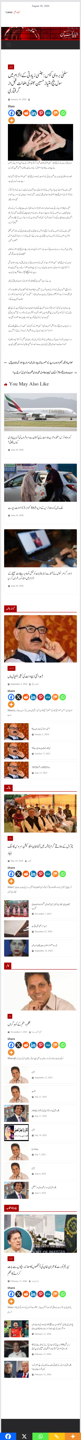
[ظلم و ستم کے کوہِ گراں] (40, 991)
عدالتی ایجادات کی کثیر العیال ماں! (25, 676)
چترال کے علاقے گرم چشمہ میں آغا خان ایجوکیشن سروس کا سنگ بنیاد (40, 849)
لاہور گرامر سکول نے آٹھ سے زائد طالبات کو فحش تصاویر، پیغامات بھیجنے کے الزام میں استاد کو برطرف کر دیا (40, 576)
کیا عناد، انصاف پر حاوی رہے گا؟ (41, 748)
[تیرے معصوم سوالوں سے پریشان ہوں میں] (16, 948)
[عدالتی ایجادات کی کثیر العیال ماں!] (40, 639)
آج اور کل (17, 12)
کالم (10, 1016)
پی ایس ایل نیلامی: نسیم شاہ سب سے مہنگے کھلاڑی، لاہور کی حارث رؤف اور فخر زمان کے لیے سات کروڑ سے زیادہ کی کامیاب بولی (52, 1326)
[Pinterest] (41, 113)
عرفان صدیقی (35, 684)
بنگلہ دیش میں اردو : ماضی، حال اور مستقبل (44, 1187)
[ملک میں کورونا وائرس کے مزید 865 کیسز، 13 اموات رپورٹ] (40, 466)
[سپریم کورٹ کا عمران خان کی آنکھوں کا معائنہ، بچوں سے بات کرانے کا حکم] (40, 1234)
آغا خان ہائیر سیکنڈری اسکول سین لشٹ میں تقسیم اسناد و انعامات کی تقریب (51, 906)
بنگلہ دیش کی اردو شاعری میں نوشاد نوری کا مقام (45, 1110)
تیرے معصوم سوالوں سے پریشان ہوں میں (44, 945)
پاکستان (11, 67)
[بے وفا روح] (16, 1151)
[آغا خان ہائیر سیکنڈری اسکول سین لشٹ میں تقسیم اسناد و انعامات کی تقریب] (16, 909)
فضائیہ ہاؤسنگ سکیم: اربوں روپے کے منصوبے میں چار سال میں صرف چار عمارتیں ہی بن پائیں (41, 363)
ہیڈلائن (11, 1258)
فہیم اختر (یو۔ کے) (36, 1032)
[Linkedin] (33, 113)
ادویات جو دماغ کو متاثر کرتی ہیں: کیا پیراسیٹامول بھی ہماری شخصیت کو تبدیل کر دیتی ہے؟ (42, 373)
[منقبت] (16, 1094)
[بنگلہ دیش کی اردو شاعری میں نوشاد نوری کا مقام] (16, 1113)
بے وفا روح (35, 1149)
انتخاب (29, 860)
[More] (11, 120)
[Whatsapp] (63, 113)
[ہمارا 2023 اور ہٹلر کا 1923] (16, 770)
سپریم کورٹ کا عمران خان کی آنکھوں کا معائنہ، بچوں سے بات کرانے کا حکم (39, 1270)
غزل (33, 1072)
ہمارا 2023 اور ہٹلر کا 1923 (41, 767)
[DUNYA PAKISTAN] (40, 30)
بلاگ (10, 838)
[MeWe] (48, 113)
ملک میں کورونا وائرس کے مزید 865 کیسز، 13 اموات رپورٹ (35, 508)
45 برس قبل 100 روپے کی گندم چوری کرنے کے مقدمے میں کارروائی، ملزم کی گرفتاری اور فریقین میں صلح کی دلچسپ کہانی (51, 1346)
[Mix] (55, 113)
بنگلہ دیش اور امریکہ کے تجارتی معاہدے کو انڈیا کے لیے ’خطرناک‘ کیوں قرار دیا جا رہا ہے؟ (51, 1367)
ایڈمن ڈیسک (35, 1281)
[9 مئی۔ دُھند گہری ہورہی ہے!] (16, 731)
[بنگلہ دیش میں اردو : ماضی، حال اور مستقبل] (16, 1190)
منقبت (34, 1091)
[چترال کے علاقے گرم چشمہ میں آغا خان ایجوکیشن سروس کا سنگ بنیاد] (40, 813)
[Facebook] (11, 113)
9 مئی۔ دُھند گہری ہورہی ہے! (41, 729)
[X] (19, 113)
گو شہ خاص (11, 668)
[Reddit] (26, 113)
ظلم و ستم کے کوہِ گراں (19, 1024)
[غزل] (16, 1074)
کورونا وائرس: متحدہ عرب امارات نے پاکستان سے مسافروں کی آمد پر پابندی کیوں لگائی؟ (39, 440)
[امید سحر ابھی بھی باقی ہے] (16, 928)
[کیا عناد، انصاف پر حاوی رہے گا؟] (16, 750)
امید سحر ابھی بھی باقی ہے (39, 926)
